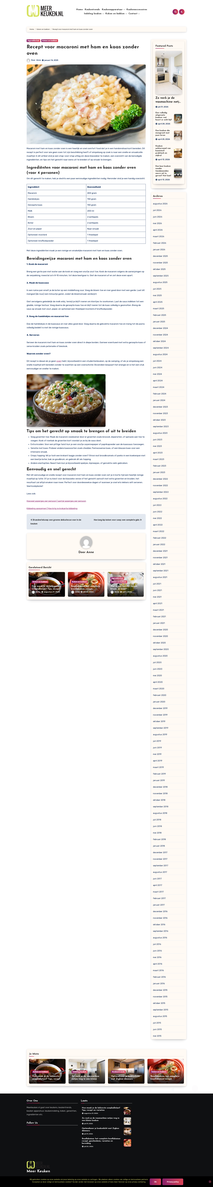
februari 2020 (159, 695)
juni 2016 (157, 951)
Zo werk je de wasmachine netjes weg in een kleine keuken (85, 1079)
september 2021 (160, 571)
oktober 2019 (159, 721)
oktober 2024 (159, 341)
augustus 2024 (160, 354)
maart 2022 (158, 531)
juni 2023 (157, 439)
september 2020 (161, 649)
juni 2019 (157, 747)
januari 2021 (159, 623)
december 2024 (160, 328)
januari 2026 (159, 249)
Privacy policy (173, 1182)
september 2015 (160, 1010)
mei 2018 (157, 833)
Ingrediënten (33, 41)
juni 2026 (157, 217)
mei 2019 (157, 754)
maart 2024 (158, 387)
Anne (38, 60)
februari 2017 (159, 898)
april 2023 (157, 453)
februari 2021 (159, 616)
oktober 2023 (159, 420)
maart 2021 (158, 610)
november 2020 (160, 636)
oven (59, 361)
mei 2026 (157, 223)
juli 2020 (157, 662)
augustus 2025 (160, 282)
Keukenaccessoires (136, 10)
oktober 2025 (159, 269)
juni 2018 (157, 826)
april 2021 (157, 603)
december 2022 (160, 479)
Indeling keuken (93, 14)
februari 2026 (159, 243)
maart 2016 (158, 970)
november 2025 (160, 263)
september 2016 (160, 931)
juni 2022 (157, 512)
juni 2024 (157, 367)
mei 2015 (157, 1036)
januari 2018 (159, 846)
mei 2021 (157, 597)
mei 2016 (157, 957)
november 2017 (160, 859)
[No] (210, 1181)
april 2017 (157, 885)
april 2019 (157, 761)
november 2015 (160, 996)
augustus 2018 (160, 813)
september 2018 (160, 806)
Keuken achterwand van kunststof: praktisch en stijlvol (163, 151)
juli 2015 (157, 1023)
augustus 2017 (160, 872)
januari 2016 (159, 983)
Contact (133, 14)
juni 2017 (157, 879)
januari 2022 (159, 544)
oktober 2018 (159, 800)
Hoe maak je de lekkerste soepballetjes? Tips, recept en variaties (46, 589)
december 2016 (160, 911)
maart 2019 (158, 767)
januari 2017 (159, 905)
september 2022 (161, 492)
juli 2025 (157, 289)
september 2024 (161, 348)
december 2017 (160, 852)
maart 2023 (158, 459)
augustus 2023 (160, 433)
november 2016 (160, 918)
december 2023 (160, 407)
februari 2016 (159, 977)
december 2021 (160, 551)
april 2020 (158, 682)
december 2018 (160, 787)
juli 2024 (157, 361)
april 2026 (158, 230)
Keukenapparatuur (112, 10)
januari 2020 (159, 702)
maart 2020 (158, 688)
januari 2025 (159, 321)
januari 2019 (159, 780)
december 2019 (160, 708)
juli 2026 (157, 210)
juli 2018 (157, 820)
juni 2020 (157, 669)
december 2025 (160, 256)
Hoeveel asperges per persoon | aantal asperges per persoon (56, 501)
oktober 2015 (159, 1003)
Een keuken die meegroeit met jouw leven (162, 133)
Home (79, 10)
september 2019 (160, 728)
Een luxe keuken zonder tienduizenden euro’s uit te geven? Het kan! (163, 171)
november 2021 (160, 557)
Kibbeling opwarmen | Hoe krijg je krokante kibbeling (52, 508)
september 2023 (161, 426)
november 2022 (160, 485)
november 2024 (160, 335)
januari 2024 (159, 400)
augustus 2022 (160, 498)
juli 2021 (157, 584)
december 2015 (160, 990)
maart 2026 (158, 236)
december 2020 (160, 629)
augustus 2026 (160, 204)
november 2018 (160, 793)
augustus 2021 (160, 577)
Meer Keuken (38, 1171)
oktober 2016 (159, 924)
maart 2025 (158, 308)
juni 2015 (157, 1029)
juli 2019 (157, 741)
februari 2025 (159, 315)
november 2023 (160, 413)
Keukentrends (92, 10)
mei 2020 (157, 675)
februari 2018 (159, 839)
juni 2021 (157, 590)
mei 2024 (157, 374)
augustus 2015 (160, 1016)
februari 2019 (159, 774)
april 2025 (157, 302)
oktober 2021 (159, 564)
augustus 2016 (160, 937)
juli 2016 (157, 944)
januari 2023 (159, 472)
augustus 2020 (160, 656)
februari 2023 (159, 466)
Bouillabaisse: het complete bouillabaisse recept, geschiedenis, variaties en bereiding (101, 1141)
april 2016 (157, 964)
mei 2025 (157, 295)
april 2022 (158, 525)
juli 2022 (157, 505)
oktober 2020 (159, 643)
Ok (155, 1182)
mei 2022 (157, 518)
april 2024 (158, 380)
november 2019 (160, 715)
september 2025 (161, 276)
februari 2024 (159, 394)
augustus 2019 (160, 734)
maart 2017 (158, 892)
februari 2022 (159, 538)
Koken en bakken (115, 14)
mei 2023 (157, 446)
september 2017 (160, 865)
